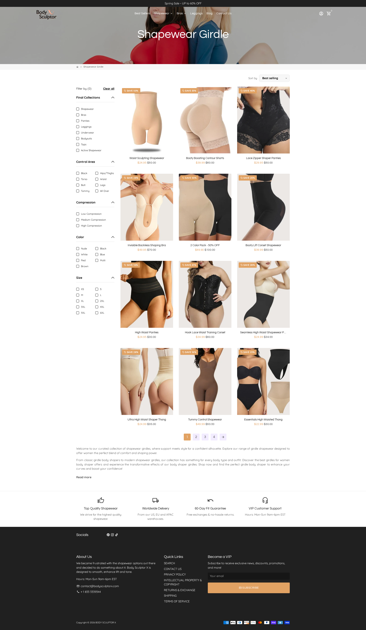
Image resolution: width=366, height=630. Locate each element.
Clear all (108, 88)
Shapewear (163, 13)
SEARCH (169, 563)
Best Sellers (142, 13)
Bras (182, 13)
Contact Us (223, 13)
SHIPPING (170, 595)
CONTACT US (172, 569)
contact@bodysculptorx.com (98, 586)
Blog (209, 13)
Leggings (196, 13)
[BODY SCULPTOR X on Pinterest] (108, 535)
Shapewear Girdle (93, 67)
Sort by (252, 78)
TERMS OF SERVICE (177, 601)
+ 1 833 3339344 (89, 592)
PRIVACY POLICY (175, 574)
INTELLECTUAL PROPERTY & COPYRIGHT (183, 582)
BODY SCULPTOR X (106, 622)
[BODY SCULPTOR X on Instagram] (112, 535)
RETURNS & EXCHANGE (179, 590)
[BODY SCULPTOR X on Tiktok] (116, 535)
